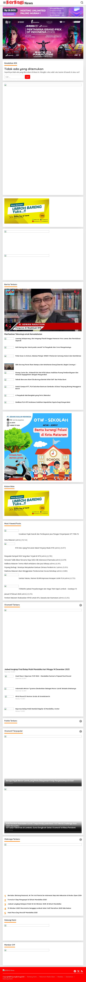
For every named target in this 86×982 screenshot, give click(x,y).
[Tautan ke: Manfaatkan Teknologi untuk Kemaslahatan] (43, 310)
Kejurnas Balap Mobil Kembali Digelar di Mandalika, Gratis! (37, 709)
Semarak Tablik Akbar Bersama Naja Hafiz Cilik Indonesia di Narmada (29, 560)
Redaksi (60, 977)
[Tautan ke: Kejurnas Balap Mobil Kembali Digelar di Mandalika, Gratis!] (9, 711)
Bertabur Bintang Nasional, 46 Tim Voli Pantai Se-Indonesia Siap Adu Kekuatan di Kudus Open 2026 (45, 895)
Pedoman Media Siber (47, 977)
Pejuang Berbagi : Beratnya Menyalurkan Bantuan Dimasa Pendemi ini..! (30, 567)
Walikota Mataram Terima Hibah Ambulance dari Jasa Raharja (26, 564)
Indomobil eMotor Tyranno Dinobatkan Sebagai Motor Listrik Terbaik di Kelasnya (45, 688)
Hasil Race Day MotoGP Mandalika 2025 (23, 912)
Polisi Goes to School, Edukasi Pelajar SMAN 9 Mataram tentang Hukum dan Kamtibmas (48, 356)
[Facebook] (74, 971)
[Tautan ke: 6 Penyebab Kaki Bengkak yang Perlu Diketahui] (9, 397)
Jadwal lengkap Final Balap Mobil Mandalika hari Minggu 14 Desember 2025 (37, 669)
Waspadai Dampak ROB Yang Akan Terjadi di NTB (22, 556)
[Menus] (4, 2)
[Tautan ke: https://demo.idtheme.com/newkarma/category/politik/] (80, 721)
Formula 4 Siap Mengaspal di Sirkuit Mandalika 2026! (27, 900)
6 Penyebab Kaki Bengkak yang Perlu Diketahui (32, 395)
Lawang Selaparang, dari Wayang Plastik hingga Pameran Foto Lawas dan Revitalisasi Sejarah (48, 339)
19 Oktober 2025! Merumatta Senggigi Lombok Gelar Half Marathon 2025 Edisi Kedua (39, 908)
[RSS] (81, 971)
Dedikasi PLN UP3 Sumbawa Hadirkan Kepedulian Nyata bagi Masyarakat (42, 402)
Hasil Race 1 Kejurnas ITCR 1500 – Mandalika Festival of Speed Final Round (43, 676)
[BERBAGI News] (19, 2)
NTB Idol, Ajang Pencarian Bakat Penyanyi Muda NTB (34, 548)
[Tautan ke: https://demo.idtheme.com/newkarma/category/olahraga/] (80, 839)
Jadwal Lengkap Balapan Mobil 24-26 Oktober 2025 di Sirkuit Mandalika (34, 904)
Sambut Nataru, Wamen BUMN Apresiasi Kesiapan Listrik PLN (41, 578)
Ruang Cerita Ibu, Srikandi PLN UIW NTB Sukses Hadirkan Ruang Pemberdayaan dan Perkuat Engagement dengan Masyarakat (46, 373)
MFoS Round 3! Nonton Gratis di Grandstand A (32, 696)
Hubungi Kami (8, 979)
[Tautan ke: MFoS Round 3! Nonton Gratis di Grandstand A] (9, 700)
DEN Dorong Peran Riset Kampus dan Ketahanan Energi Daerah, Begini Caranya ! (45, 364)
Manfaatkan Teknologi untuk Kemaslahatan (23, 334)
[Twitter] (78, 971)
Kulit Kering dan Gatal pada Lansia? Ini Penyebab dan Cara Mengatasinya (43, 347)
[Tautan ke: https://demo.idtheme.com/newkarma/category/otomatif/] (80, 605)
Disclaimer (69, 977)
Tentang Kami (32, 977)
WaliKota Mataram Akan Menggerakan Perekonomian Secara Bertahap (30, 571)
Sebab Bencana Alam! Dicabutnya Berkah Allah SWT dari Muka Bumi (40, 379)
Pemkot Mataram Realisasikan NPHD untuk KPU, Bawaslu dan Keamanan (31, 598)
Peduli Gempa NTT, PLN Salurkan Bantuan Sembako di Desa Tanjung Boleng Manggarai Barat (48, 387)
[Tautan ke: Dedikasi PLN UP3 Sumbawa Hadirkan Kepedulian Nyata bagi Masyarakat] (9, 404)
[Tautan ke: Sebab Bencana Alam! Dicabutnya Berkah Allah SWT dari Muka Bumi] (9, 381)
